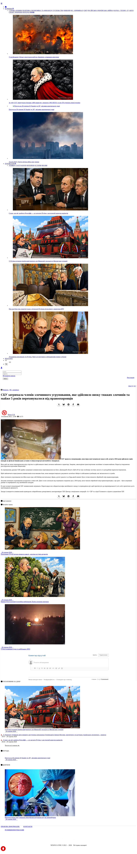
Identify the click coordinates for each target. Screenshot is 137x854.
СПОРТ (11, 12)
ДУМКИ (12, 165)
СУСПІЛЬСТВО (58, 10)
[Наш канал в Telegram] (67, 840)
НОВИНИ (8, 9)
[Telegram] (68, 405)
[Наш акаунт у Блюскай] (58, 840)
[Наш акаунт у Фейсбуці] (62, 840)
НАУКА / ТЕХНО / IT (121, 10)
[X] (59, 405)
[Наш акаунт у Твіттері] (53, 840)
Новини (6, 390)
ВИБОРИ (67, 10)
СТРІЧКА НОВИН (15, 10)
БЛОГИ (23, 165)
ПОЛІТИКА (26, 10)
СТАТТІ (18, 165)
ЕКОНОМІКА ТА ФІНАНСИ (41, 10)
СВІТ (85, 10)
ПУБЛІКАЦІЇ (10, 163)
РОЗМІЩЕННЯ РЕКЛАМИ (14, 830)
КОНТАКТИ (27, 826)
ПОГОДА (26, 12)
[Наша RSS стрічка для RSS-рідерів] (84, 840)
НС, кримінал (14, 390)
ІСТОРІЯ (38, 165)
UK (129, 386)
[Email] (78, 405)
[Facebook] (73, 405)
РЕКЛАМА (9, 358)
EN (132, 386)
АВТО (131, 10)
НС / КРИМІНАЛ (77, 10)
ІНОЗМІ (44, 165)
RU (135, 386)
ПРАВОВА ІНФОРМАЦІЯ (10, 826)
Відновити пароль (9, 376)
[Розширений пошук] (6, 364)
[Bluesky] (64, 405)
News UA (11, 415)
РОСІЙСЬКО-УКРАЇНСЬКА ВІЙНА (100, 10)
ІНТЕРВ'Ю (31, 165)
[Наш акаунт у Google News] (73, 840)
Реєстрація (130, 377)
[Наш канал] (79, 840)
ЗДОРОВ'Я (18, 12)
